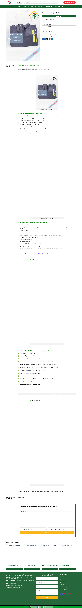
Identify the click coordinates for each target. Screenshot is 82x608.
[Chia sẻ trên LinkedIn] (52, 39)
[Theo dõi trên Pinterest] (65, 594)
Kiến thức (57, 6)
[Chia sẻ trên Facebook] (43, 39)
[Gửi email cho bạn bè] (47, 39)
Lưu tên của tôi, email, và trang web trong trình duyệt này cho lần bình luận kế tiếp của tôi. (43, 529)
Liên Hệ (63, 6)
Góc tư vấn (41, 6)
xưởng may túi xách (30, 370)
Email (49, 524)
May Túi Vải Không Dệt (61, 10)
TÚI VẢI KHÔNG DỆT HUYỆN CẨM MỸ (42, 253)
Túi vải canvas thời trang (29, 565)
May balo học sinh (63, 587)
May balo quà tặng (63, 589)
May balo (61, 586)
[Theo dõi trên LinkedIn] (67, 594)
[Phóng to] (8, 59)
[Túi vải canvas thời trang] (32, 554)
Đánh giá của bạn (24, 509)
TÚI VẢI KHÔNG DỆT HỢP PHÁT (55, 394)
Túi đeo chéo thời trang (64, 565)
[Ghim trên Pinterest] (50, 39)
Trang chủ (19, 6)
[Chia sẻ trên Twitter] (45, 39)
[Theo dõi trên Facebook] (61, 594)
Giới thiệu (62, 576)
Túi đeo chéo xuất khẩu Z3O (12, 565)
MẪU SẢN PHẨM (49, 6)
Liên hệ (61, 582)
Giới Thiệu (26, 6)
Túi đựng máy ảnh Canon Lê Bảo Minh (50, 565)
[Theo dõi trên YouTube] (70, 594)
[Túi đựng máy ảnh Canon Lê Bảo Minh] (50, 554)
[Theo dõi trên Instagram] (63, 594)
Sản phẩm (33, 6)
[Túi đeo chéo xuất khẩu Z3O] (14, 554)
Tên (21, 524)
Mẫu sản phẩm (63, 581)
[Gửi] (56, 3)
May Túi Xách (51, 10)
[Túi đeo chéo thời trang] (67, 554)
